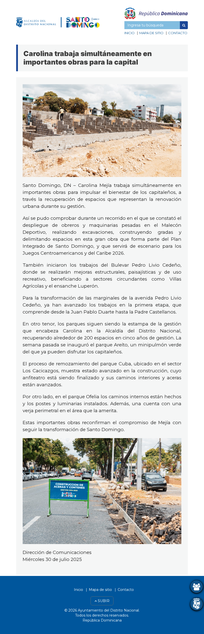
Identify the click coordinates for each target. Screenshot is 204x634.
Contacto (177, 33)
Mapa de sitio (151, 33)
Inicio (129, 33)
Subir (103, 601)
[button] (184, 25)
